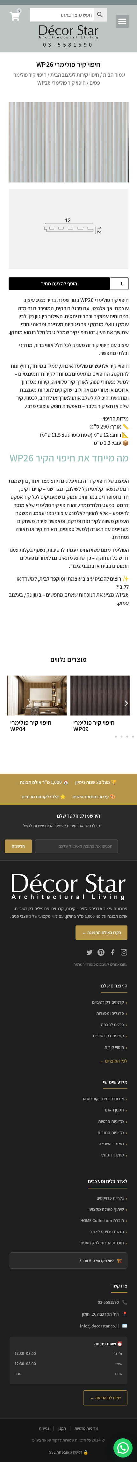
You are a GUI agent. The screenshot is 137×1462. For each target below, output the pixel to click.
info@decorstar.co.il (99, 1326)
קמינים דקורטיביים (108, 1036)
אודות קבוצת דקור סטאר (103, 1099)
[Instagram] (123, 953)
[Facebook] (112, 953)
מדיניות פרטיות (111, 1121)
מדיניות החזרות (110, 1132)
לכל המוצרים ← (113, 1061)
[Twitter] (89, 953)
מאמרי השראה (111, 1144)
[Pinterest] (101, 953)
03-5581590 (68, 44)
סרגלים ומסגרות (110, 1013)
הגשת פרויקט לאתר (107, 1231)
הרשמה (18, 846)
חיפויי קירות (114, 1047)
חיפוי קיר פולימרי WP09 (94, 725)
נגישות (44, 1428)
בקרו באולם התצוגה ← (101, 932)
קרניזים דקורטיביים (108, 1002)
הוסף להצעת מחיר (59, 283)
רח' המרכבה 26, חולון (100, 1314)
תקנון (62, 1428)
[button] (122, 21)
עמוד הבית (114, 74)
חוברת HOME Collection (102, 1220)
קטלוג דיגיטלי (112, 1155)
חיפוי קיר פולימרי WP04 (31, 725)
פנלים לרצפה (112, 1024)
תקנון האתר (114, 1110)
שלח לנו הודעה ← (105, 1398)
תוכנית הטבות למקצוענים (102, 1243)
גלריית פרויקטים (110, 1198)
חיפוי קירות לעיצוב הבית (74, 74)
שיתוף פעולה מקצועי (106, 1209)
